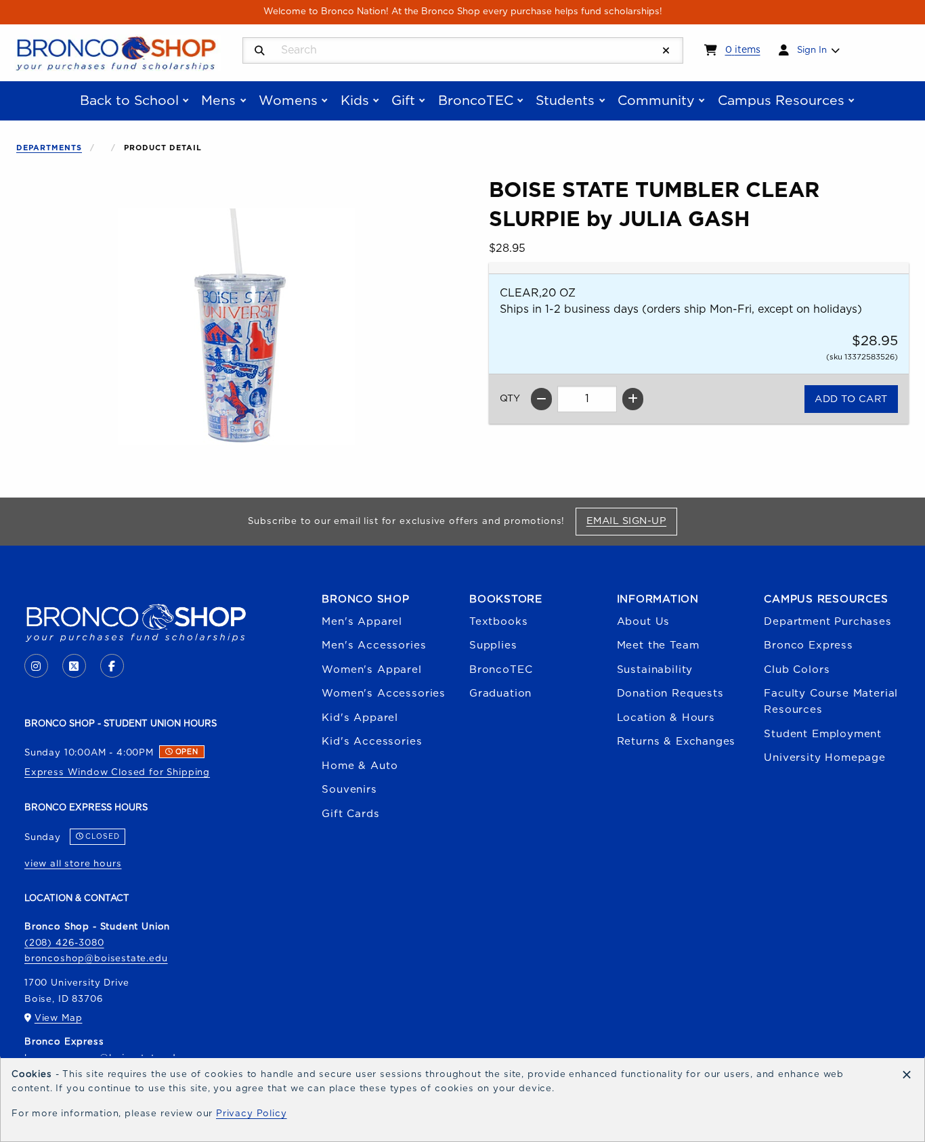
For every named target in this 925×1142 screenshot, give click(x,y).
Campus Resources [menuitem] (781, 101)
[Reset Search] (666, 51)
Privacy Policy (251, 1113)
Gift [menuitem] (403, 101)
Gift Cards (350, 814)
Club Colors (797, 670)
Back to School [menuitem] (129, 101)
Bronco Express (808, 645)
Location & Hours (666, 718)
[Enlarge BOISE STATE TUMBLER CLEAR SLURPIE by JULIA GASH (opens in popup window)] (236, 326)
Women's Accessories (384, 693)
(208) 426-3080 (64, 943)
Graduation (500, 693)
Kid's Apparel (360, 718)
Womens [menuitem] (288, 101)
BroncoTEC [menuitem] (475, 101)
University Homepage (825, 758)
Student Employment (823, 734)
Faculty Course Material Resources (831, 701)
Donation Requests (670, 693)
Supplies (493, 645)
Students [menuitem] (565, 101)
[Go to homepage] (115, 52)
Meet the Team (658, 645)
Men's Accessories (374, 645)
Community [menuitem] (656, 101)
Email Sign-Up (631, 520)
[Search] (260, 51)
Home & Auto (359, 766)
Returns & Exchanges (676, 742)
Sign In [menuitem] (812, 50)
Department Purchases (828, 622)
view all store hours (73, 864)
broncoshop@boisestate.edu (96, 958)
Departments (49, 148)
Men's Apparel (362, 622)
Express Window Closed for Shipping (117, 772)
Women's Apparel (371, 670)
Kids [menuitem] (355, 101)
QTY (510, 398)
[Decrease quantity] (541, 399)
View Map (59, 1018)
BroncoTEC (500, 670)
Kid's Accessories (372, 742)
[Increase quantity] (632, 399)
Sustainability (655, 670)
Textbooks (498, 622)
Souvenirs (349, 790)
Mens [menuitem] (218, 101)
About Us (643, 622)
